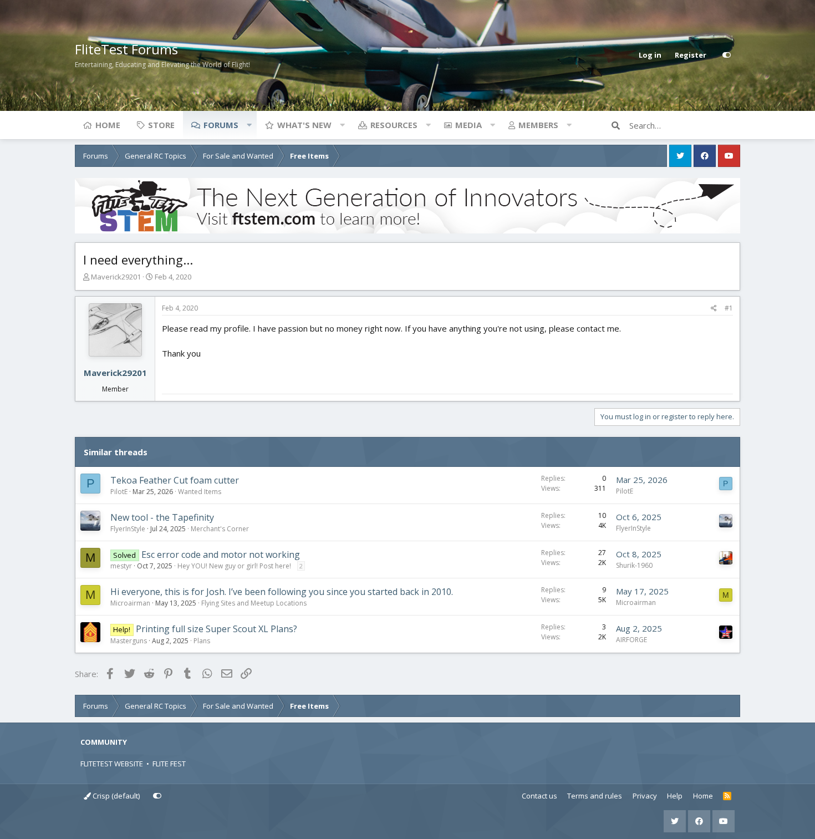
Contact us (539, 796)
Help (674, 796)
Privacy (645, 796)
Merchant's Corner (220, 528)
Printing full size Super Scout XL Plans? (216, 629)
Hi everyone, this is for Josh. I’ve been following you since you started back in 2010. (281, 592)
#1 (729, 308)
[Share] (714, 308)
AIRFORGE (631, 639)
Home (107, 124)
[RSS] (727, 796)
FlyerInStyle (127, 528)
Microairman (130, 603)
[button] (249, 125)
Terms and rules (594, 796)
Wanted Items (199, 491)
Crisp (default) (115, 796)
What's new (304, 124)
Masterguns (128, 640)
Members (538, 124)
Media (468, 124)
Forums (220, 124)
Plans (201, 640)
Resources (393, 124)
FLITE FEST (169, 764)
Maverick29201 (116, 277)
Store (161, 124)
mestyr (121, 566)
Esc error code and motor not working (220, 554)
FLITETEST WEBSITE (111, 764)
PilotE (119, 491)
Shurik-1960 (634, 565)
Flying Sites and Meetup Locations (254, 603)
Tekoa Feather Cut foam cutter (174, 480)
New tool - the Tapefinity (162, 517)
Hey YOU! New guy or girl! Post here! (234, 566)
